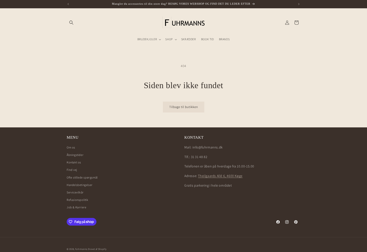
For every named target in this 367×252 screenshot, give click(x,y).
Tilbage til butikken (183, 107)
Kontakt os (74, 162)
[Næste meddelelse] (298, 4)
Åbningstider (75, 155)
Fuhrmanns (81, 249)
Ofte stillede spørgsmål (82, 177)
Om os (71, 147)
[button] (71, 22)
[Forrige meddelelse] (68, 4)
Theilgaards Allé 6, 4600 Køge (220, 175)
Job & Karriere (76, 207)
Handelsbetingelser (80, 185)
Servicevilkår (75, 192)
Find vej (72, 169)
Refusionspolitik (77, 200)
